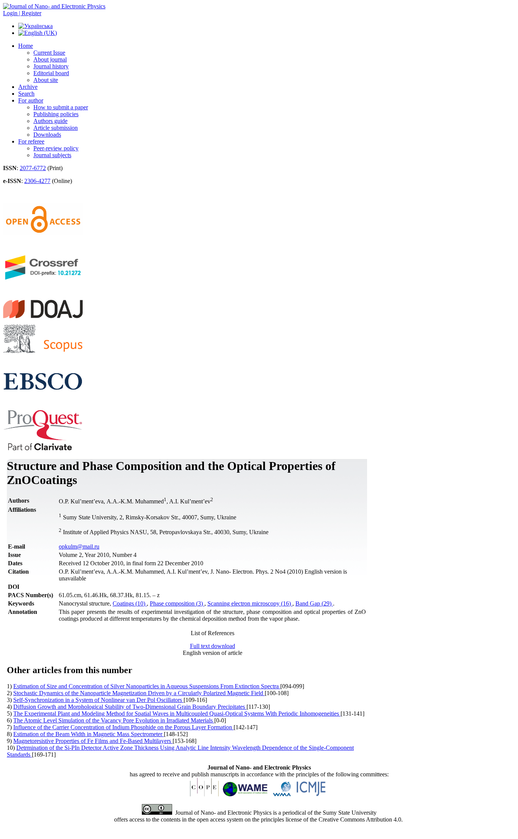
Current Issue (49, 52)
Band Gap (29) (314, 603)
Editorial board (51, 73)
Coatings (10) (130, 603)
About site (45, 80)
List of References (212, 633)
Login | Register (22, 13)
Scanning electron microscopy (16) (249, 603)
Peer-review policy (55, 148)
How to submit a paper (60, 107)
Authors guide (50, 121)
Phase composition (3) (177, 603)
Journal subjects (52, 155)
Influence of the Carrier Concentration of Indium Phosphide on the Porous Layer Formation (123, 727)
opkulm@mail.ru (79, 546)
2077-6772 (33, 168)
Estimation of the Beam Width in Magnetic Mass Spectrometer (88, 734)
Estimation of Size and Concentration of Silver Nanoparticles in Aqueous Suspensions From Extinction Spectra (146, 686)
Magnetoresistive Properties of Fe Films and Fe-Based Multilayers (93, 741)
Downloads (47, 134)
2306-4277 (37, 181)
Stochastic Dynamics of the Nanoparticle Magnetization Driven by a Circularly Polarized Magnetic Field (139, 693)
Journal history (51, 66)
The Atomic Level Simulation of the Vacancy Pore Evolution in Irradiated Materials (113, 720)
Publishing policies (55, 114)
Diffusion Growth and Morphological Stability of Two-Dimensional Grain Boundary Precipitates (129, 706)
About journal (50, 59)
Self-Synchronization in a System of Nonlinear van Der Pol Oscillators (98, 700)
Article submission (55, 128)
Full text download (212, 646)
